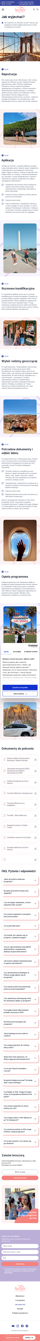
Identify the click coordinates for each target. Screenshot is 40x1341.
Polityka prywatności (20, 1313)
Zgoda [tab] (6, 651)
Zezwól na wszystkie (20, 687)
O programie (20, 1300)
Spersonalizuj (19, 694)
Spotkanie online (12, 1337)
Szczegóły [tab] (17, 651)
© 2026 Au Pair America (20, 1330)
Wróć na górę (20, 1172)
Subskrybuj (20, 1264)
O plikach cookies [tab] (31, 651)
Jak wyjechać (20, 1304)
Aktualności (20, 1296)
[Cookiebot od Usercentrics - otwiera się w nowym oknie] (28, 646)
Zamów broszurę (20, 1178)
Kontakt (20, 1309)
